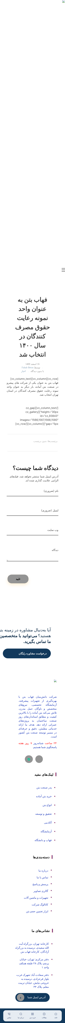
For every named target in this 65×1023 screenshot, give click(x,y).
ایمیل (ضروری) (49, 510)
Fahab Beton (28, 367)
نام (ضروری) (51, 490)
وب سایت (52, 530)
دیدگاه (55, 548)
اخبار (23, 371)
